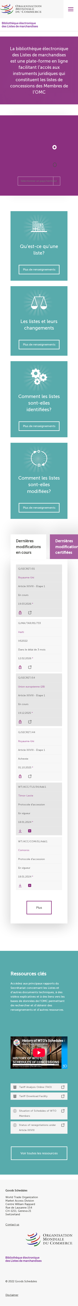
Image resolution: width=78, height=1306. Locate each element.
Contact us (12, 1224)
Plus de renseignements (39, 269)
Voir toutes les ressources (39, 1153)
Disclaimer (11, 1295)
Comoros (23, 850)
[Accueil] (39, 9)
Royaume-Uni (26, 577)
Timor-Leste (25, 795)
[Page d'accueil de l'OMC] (39, 1239)
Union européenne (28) (31, 686)
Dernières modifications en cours (28, 547)
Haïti (21, 632)
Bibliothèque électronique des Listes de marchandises (20, 24)
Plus (39, 907)
